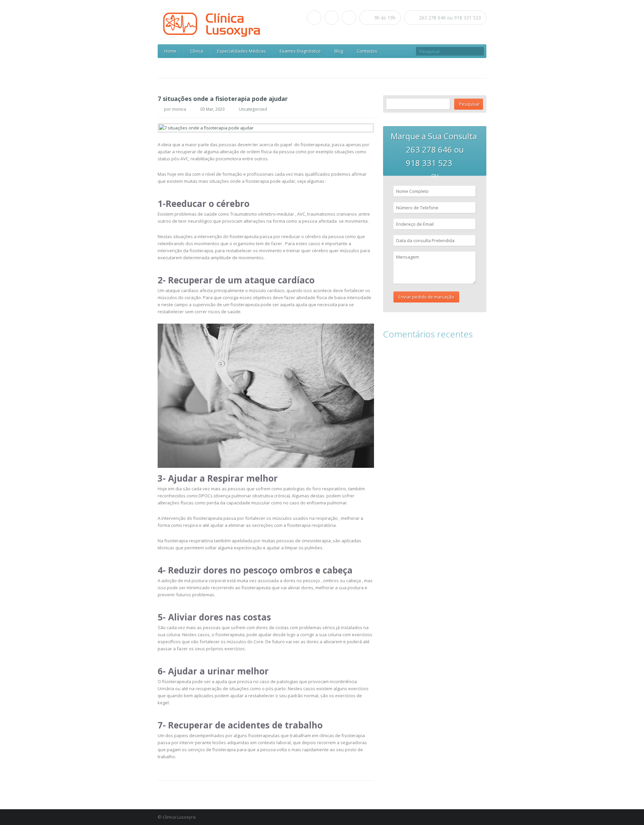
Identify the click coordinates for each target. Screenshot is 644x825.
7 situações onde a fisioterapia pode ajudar (223, 99)
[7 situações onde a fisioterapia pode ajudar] (266, 127)
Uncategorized (253, 109)
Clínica (196, 51)
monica (179, 109)
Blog (338, 51)
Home (170, 51)
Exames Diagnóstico (300, 51)
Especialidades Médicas (241, 51)
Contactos (367, 51)
